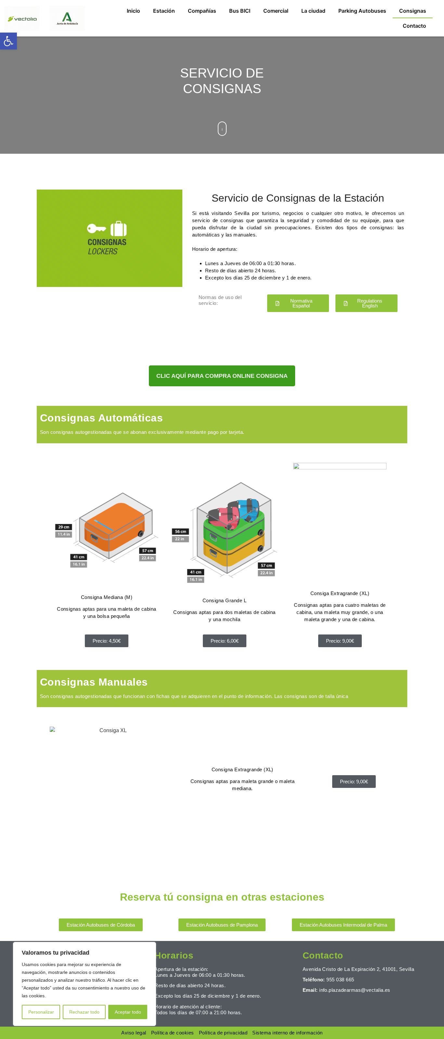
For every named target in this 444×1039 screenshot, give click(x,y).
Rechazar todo (84, 1012)
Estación (164, 10)
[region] (84, 984)
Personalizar (41, 1012)
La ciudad (313, 10)
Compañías (202, 10)
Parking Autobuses (362, 10)
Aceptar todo (128, 1012)
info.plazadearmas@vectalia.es (354, 990)
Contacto (414, 25)
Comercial (275, 10)
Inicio (133, 10)
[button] (8, 41)
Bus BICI (239, 10)
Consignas (412, 10)
